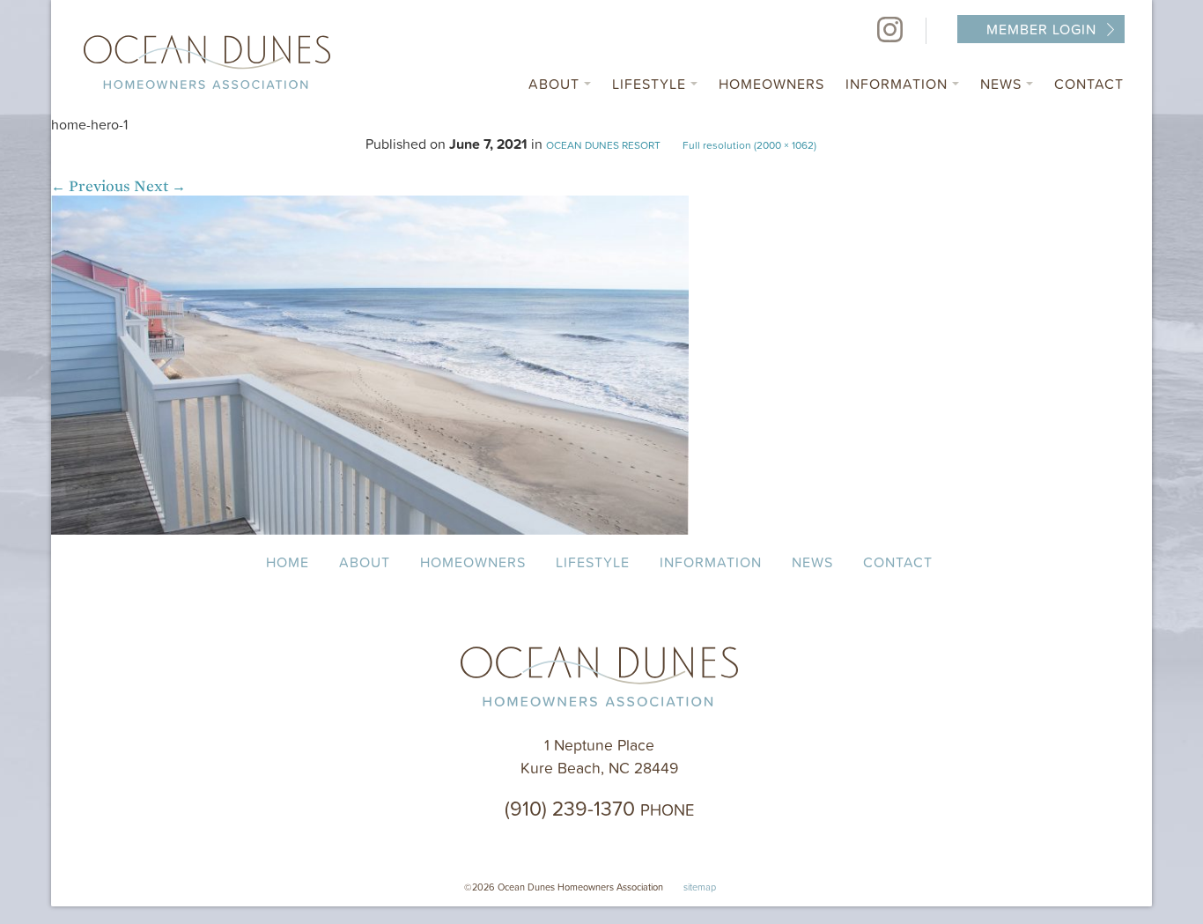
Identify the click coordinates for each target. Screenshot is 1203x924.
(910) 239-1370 (599, 808)
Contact (1089, 83)
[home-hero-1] (370, 529)
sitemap (699, 886)
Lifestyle (651, 83)
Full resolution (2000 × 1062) (749, 144)
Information (898, 83)
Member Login (1041, 29)
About (556, 83)
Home (287, 562)
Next (160, 186)
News (1003, 83)
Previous (90, 186)
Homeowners (771, 83)
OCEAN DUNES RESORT (603, 144)
